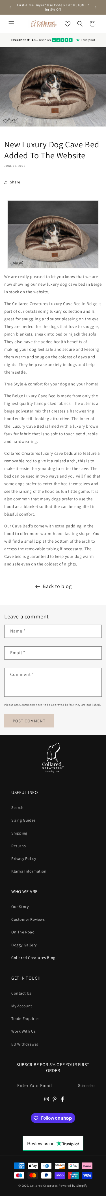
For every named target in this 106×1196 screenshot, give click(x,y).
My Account (21, 1005)
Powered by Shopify (73, 1186)
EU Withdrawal (24, 1044)
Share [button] (15, 182)
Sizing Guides (23, 820)
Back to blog (57, 586)
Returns (18, 845)
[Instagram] (46, 1099)
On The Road (23, 932)
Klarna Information (29, 871)
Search (17, 807)
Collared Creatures (44, 1186)
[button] (11, 23)
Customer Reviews (28, 919)
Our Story (20, 906)
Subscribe (86, 1086)
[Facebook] (62, 1099)
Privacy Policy (23, 858)
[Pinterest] (54, 1099)
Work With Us (23, 1031)
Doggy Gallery (24, 945)
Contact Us (21, 993)
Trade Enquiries (25, 1018)
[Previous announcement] (10, 7)
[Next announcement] (95, 7)
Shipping (19, 833)
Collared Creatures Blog (33, 957)
